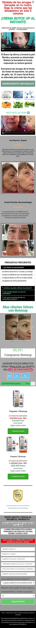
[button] (18, 267)
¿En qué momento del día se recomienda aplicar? (13, 298)
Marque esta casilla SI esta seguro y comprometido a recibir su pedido (17, 590)
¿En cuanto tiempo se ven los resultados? (14, 293)
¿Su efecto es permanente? (14, 267)
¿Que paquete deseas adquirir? (15, 579)
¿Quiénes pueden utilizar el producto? (18, 288)
